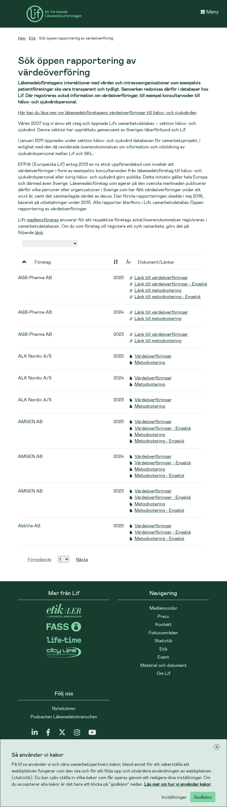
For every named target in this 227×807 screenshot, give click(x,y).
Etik (32, 38)
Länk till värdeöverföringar (161, 277)
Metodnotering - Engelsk (159, 440)
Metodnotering (150, 362)
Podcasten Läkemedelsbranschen (63, 716)
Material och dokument (163, 665)
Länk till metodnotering (158, 290)
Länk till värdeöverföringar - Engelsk (171, 283)
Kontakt (163, 624)
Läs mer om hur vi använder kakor (177, 784)
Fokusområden (163, 632)
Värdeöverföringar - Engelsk (163, 428)
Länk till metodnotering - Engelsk (168, 296)
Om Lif (163, 673)
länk (39, 232)
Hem (21, 38)
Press (163, 616)
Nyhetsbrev (63, 708)
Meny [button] (212, 12)
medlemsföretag (43, 219)
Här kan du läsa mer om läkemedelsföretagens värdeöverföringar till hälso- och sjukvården (107, 112)
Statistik (163, 640)
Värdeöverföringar (153, 355)
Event (163, 656)
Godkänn (203, 797)
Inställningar (174, 797)
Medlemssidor (163, 608)
